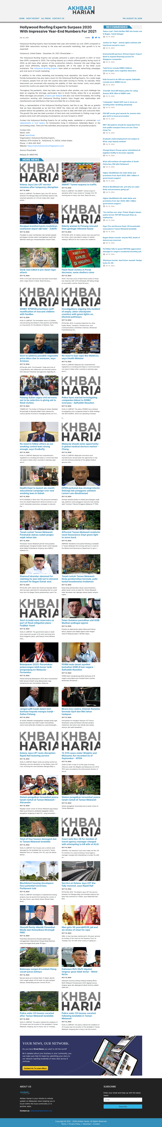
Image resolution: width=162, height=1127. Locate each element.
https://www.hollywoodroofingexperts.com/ (45, 146)
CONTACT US (58, 18)
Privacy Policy (74, 1124)
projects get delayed (53, 96)
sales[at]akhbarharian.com (41, 1111)
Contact (96, 1124)
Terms (63, 1124)
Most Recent (32, 18)
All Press (46, 18)
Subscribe (123, 1106)
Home (22, 18)
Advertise (87, 1124)
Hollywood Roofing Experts (46, 68)
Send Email (30, 135)
